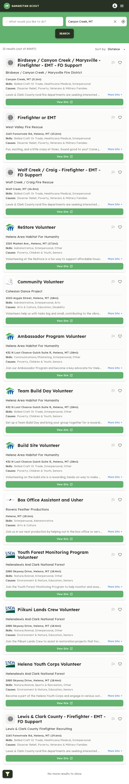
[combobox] (88, 21)
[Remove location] (115, 21)
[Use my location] (123, 21)
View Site (62, 102)
